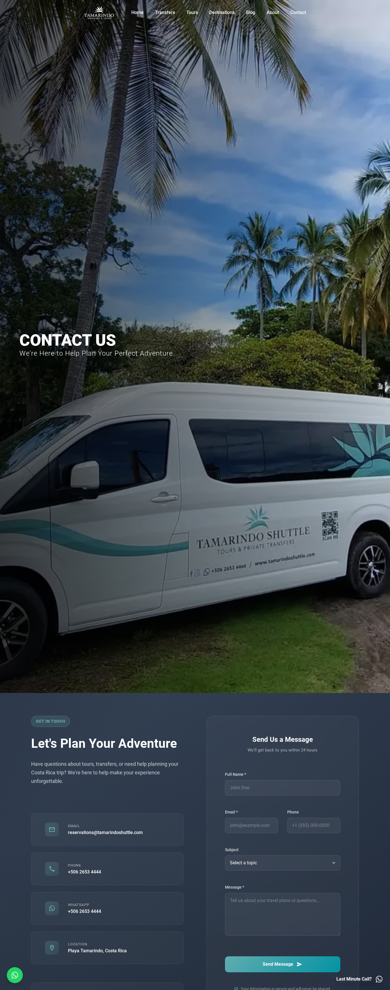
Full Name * (235, 774)
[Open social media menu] (15, 975)
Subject (232, 849)
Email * (231, 812)
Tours (192, 12)
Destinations (222, 12)
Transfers (165, 12)
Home (137, 12)
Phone (293, 812)
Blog (250, 12)
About (273, 12)
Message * (234, 887)
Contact (298, 12)
